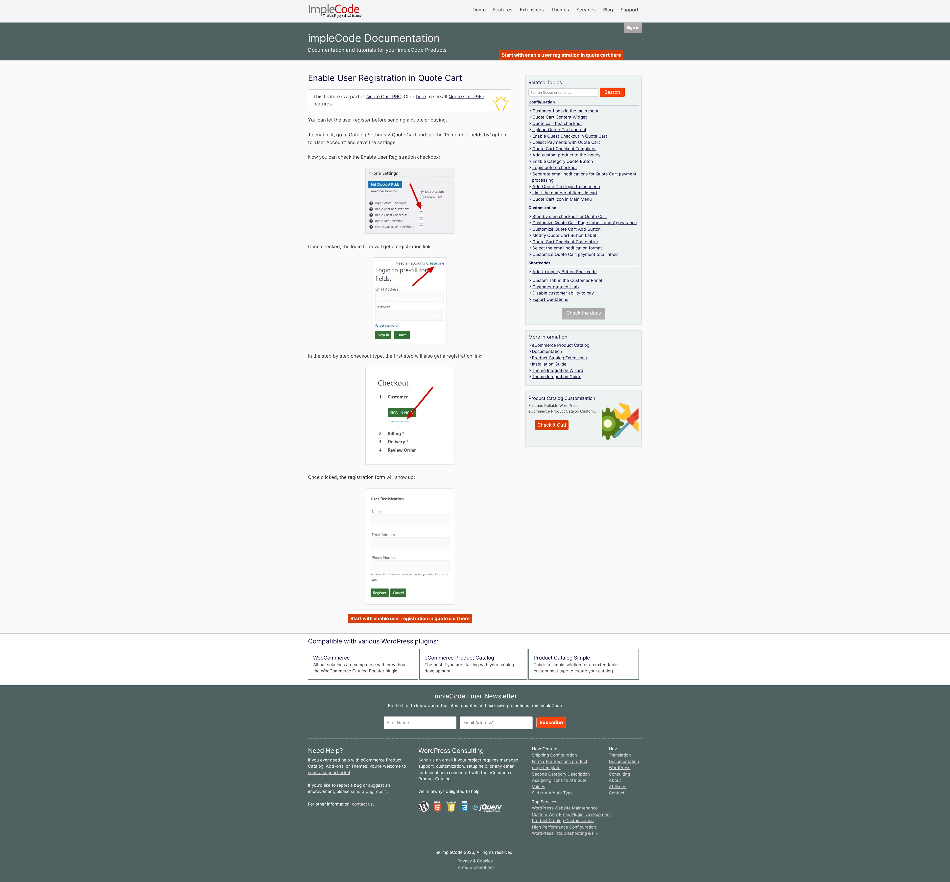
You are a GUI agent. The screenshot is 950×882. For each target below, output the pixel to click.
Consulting (619, 774)
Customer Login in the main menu (565, 110)
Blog (608, 10)
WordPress (619, 767)
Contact (616, 792)
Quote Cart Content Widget (559, 117)
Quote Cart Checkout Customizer (565, 241)
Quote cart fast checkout (557, 123)
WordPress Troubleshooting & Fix (565, 833)
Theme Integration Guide (556, 376)
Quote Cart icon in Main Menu (562, 199)
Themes (560, 10)
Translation (620, 755)
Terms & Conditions (475, 867)
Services (586, 10)
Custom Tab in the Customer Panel (567, 280)
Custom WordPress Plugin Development (571, 814)
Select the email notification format (567, 247)
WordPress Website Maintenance (565, 808)
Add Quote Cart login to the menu (566, 186)
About (615, 780)
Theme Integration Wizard (557, 370)
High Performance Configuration (564, 827)
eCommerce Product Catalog (560, 345)
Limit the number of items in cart (564, 192)
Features (502, 10)
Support (629, 10)
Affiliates (617, 786)
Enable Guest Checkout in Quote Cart (569, 136)
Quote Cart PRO (383, 96)
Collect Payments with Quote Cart (566, 142)
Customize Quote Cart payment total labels (575, 254)
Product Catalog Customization (563, 820)
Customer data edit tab (555, 286)
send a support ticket (329, 772)
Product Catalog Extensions (559, 357)
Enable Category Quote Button (562, 161)
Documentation (547, 351)
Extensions (532, 10)
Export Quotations (550, 299)
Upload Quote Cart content (559, 129)
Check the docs (583, 313)
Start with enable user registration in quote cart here (561, 55)
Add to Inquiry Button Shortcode (564, 271)
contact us (362, 804)
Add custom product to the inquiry (566, 154)
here (421, 96)
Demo (479, 10)
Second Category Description (561, 774)
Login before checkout (554, 167)
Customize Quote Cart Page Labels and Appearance (584, 222)
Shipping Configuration (554, 755)
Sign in (633, 27)
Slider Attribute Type (552, 792)
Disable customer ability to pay (563, 293)
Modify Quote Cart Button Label (564, 235)
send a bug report (369, 791)
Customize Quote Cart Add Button (566, 229)
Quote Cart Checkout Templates (564, 148)
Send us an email (435, 760)
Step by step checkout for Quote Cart (569, 216)
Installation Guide (549, 364)
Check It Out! (551, 425)
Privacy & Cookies (475, 860)
